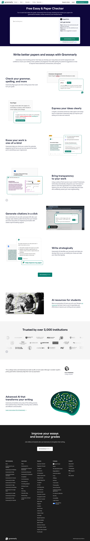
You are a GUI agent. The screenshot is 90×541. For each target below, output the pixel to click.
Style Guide (39, 501)
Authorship (39, 510)
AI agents (39, 468)
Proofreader (40, 532)
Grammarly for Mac (10, 472)
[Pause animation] (7, 200)
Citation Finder (40, 513)
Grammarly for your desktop (10, 467)
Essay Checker (40, 478)
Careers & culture (57, 473)
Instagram (72, 471)
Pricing (34, 2)
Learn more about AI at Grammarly (15, 410)
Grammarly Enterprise (26, 472)
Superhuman (57, 464)
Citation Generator (41, 475)
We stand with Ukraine (58, 468)
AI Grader (39, 515)
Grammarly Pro (24, 466)
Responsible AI (56, 471)
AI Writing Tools (40, 487)
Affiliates (55, 478)
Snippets (39, 503)
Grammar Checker (41, 463)
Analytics (39, 506)
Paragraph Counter (41, 496)
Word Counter (40, 492)
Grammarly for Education (26, 474)
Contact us (71, 466)
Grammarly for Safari (10, 480)
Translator (39, 482)
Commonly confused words (25, 498)
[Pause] (7, 352)
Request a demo (66, 2)
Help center (71, 463)
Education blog (24, 493)
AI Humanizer (40, 473)
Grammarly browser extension (10, 475)
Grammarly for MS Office (11, 487)
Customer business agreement (57, 490)
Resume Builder (40, 520)
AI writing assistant (25, 483)
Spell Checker (40, 522)
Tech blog (23, 491)
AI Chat (38, 485)
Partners (55, 480)
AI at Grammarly (25, 479)
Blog (22, 488)
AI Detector (39, 470)
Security (54, 495)
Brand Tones (39, 508)
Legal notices (56, 500)
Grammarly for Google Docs (10, 490)
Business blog (24, 495)
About (54, 466)
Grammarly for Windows (11, 469)
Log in (73, 2)
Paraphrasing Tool (41, 480)
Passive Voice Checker (42, 529)
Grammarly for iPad (10, 498)
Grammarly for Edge (10, 485)
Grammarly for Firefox (10, 482)
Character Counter (41, 494)
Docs (7, 463)
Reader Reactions (41, 517)
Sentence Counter (41, 499)
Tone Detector (40, 489)
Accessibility (55, 498)
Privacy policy (56, 485)
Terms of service (56, 487)
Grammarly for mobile (10, 493)
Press (54, 475)
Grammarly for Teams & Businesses (26, 469)
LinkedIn (72, 475)
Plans (22, 463)
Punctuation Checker (41, 527)
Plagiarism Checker (41, 466)
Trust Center (55, 482)
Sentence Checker (41, 525)
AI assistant (23, 476)
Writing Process (24, 486)
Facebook (72, 468)
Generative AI (24, 481)
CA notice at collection (58, 493)
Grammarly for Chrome (11, 478)
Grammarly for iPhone (10, 495)
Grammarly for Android (11, 500)
